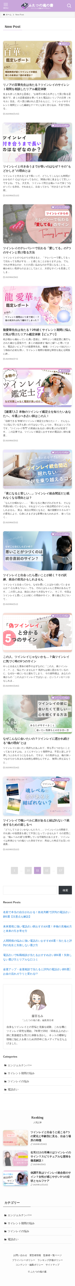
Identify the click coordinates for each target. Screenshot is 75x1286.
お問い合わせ (20, 1255)
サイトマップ (52, 1264)
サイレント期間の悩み (21, 1073)
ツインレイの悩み (18, 1081)
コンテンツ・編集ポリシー (29, 1264)
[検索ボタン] (69, 6)
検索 (65, 890)
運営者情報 (35, 1255)
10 (28, 870)
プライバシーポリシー (23, 1260)
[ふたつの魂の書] (37, 6)
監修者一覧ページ (52, 1255)
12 (46, 870)
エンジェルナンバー (20, 1065)
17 (60, 870)
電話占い (13, 1089)
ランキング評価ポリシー (50, 1260)
